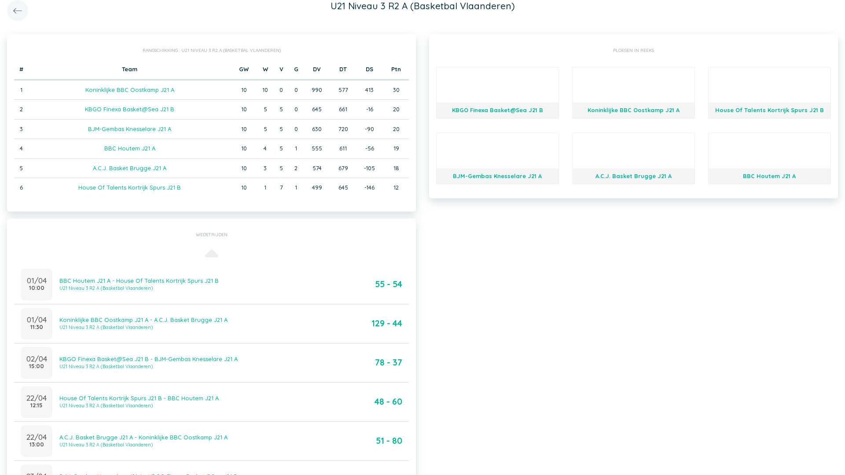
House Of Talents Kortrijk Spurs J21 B (129, 187)
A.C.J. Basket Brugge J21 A (129, 168)
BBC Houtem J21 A (129, 148)
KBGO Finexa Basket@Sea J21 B (129, 109)
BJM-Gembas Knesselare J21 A (129, 128)
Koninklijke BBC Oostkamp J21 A (129, 89)
